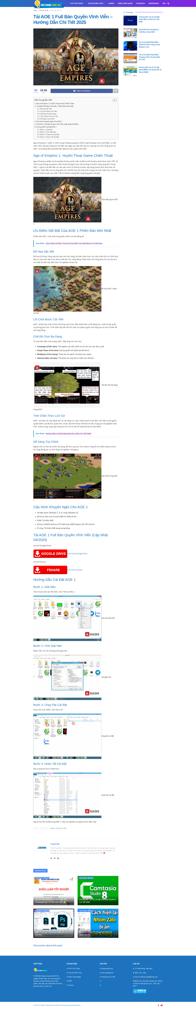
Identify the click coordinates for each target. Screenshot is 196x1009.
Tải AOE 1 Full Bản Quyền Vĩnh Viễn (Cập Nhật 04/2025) (57, 124)
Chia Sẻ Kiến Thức (95, 3)
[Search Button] (168, 3)
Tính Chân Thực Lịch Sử (49, 116)
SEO (164, 3)
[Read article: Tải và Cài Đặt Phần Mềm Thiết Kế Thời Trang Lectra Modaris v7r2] (130, 46)
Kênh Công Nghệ (125, 3)
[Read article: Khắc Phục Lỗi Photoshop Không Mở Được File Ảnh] (53, 923)
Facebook (140, 3)
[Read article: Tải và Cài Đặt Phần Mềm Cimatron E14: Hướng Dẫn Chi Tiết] (130, 58)
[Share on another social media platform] (115, 91)
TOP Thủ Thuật (76, 3)
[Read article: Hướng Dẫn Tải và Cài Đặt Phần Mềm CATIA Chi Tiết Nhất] (130, 20)
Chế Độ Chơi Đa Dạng (48, 114)
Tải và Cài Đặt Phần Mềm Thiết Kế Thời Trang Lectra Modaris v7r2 (149, 44)
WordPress (154, 3)
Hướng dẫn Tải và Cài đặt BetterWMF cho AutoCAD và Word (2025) (150, 69)
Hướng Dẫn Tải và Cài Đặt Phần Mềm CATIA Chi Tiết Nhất (149, 19)
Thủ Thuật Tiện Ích (55, 10)
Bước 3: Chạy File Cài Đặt (49, 134)
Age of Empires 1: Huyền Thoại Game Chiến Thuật (55, 103)
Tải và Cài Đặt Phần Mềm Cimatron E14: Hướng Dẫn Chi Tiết (149, 57)
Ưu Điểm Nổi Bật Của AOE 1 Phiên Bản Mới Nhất (54, 106)
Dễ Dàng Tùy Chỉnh (47, 119)
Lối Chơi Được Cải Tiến (48, 111)
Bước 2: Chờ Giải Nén (48, 132)
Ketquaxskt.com (107, 968)
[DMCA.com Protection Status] (140, 991)
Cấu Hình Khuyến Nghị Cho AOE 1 (49, 121)
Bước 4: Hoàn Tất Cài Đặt (49, 137)
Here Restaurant (107, 973)
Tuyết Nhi (55, 844)
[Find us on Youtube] (162, 1005)
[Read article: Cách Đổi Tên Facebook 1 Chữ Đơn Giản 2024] (130, 33)
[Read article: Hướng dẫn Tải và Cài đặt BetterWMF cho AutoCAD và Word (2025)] (130, 71)
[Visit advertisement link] (75, 834)
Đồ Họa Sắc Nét (46, 109)
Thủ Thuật (41, 1005)
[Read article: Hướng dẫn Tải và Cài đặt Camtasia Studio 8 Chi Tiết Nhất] (98, 890)
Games (111, 3)
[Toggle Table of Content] (113, 100)
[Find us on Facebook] (158, 1005)
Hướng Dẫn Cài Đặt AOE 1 (46, 127)
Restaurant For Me (108, 977)
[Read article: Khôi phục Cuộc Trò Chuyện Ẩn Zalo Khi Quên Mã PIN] (98, 923)
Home (35, 10)
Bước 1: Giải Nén (46, 129)
